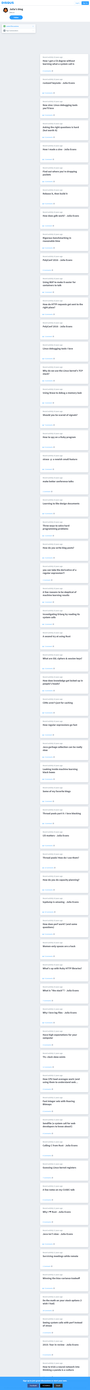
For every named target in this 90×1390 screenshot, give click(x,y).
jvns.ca (12, 12)
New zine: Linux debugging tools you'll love (60, 106)
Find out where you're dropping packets (60, 173)
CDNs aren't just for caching (58, 702)
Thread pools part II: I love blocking (62, 813)
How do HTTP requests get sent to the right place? (63, 306)
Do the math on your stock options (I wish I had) (62, 1302)
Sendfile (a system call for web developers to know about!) (59, 1125)
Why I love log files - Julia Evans (60, 1012)
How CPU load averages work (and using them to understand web (61, 1080)
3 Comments (48, 978)
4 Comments (48, 1023)
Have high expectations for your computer (60, 1036)
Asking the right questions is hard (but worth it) (61, 129)
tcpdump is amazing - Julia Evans (61, 901)
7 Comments (48, 425)
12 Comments (49, 868)
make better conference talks (58, 481)
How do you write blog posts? (58, 547)
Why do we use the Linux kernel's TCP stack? (63, 372)
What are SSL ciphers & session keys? (62, 658)
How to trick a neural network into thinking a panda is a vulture (61, 1368)
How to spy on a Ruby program (59, 437)
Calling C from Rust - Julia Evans (60, 1145)
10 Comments (49, 912)
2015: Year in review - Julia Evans (61, 1344)
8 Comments (48, 447)
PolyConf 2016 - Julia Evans (57, 260)
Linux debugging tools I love (58, 348)
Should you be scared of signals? (60, 414)
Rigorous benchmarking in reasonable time (57, 239)
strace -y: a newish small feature (60, 459)
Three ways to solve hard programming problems (56, 527)
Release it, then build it (55, 193)
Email (58, 1385)
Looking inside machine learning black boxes (60, 771)
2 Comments (48, 182)
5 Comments (48, 514)
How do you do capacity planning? (61, 879)
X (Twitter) (46, 1385)
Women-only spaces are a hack (59, 946)
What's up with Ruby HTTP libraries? (62, 968)
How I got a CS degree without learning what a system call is (59, 62)
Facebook (33, 1385)
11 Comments (47, 1067)
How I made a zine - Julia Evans (59, 149)
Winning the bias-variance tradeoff (61, 1278)
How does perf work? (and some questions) (60, 925)
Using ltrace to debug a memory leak (62, 392)
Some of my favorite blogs (57, 791)
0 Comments (47, 71)
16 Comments (47, 1311)
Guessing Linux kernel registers (59, 1167)
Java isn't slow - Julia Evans (58, 1233)
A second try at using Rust (56, 636)
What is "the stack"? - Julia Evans (61, 990)
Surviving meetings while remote (60, 1256)
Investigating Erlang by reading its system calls (61, 616)
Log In (77, 3)
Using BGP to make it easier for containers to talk (59, 284)
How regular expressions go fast (60, 724)
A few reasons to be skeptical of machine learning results (59, 593)
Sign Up (85, 3)
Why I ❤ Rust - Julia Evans (57, 1211)
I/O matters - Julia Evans (56, 835)
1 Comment (48, 159)
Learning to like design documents (61, 503)
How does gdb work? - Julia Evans (61, 215)
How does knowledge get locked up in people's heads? (63, 682)
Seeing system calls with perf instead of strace (62, 1324)
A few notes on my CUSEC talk (59, 1189)
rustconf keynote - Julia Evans (59, 82)
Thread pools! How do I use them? (61, 857)
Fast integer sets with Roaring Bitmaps (59, 1103)
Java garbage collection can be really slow (62, 748)
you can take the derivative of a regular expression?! (59, 571)
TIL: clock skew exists (54, 1056)
